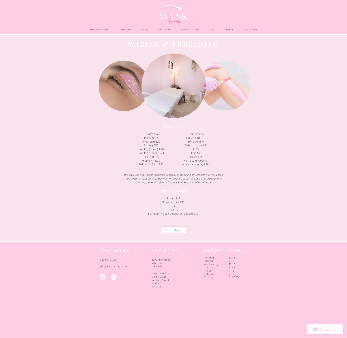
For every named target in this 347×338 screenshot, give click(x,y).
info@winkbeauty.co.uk (113, 266)
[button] (99, 29)
